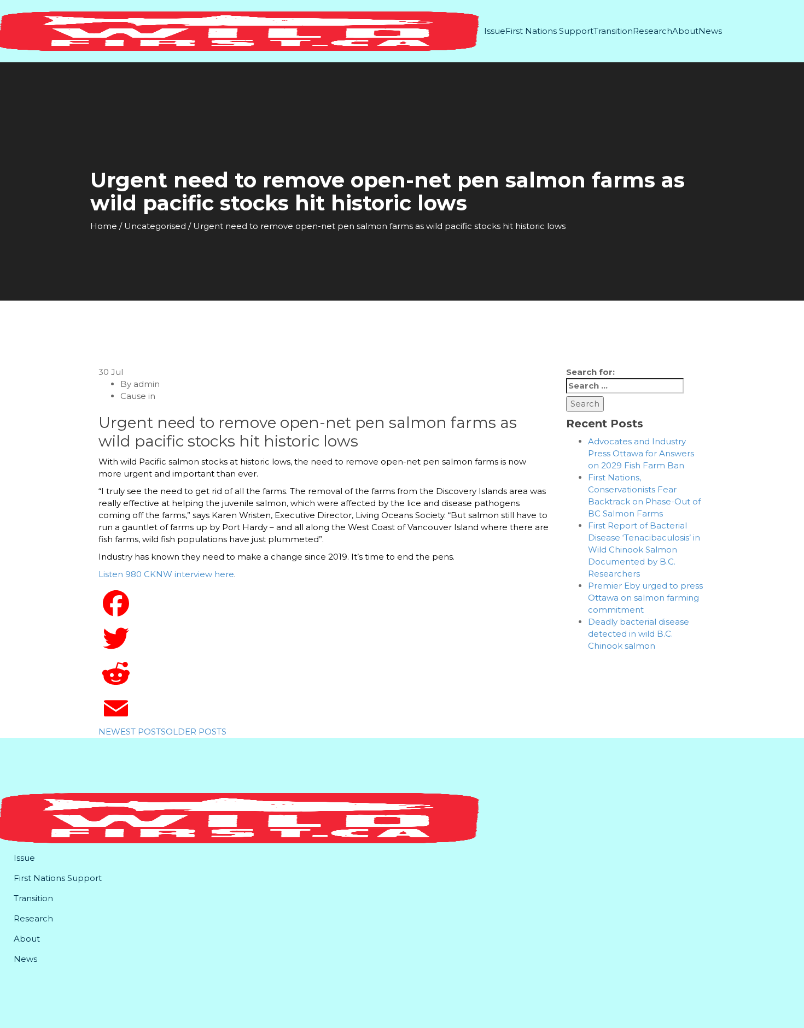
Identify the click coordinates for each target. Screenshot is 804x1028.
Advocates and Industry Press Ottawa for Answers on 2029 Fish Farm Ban (641, 453)
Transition (613, 31)
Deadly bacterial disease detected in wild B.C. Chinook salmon (638, 633)
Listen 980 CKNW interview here (166, 574)
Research (652, 31)
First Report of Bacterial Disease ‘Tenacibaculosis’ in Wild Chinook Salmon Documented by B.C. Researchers (644, 549)
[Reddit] (324, 673)
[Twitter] (324, 638)
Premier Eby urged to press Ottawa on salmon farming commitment (645, 597)
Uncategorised (155, 226)
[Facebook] (324, 603)
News (710, 31)
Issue (494, 31)
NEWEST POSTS (132, 731)
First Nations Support (549, 31)
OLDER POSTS (196, 731)
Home (103, 226)
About (685, 31)
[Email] (324, 708)
